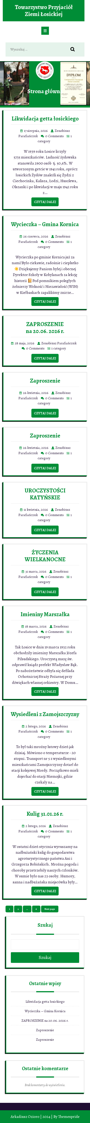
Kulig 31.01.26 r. (45, 814)
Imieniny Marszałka (45, 614)
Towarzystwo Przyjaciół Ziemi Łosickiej (44, 10)
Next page (50, 908)
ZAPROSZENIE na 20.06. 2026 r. (45, 327)
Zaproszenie (45, 381)
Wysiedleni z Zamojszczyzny (45, 714)
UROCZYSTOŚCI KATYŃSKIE (45, 494)
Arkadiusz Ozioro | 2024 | (32, 1116)
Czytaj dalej (45, 202)
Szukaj (45, 925)
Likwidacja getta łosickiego (45, 119)
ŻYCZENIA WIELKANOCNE (45, 556)
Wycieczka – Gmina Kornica (45, 224)
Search (75, 49)
